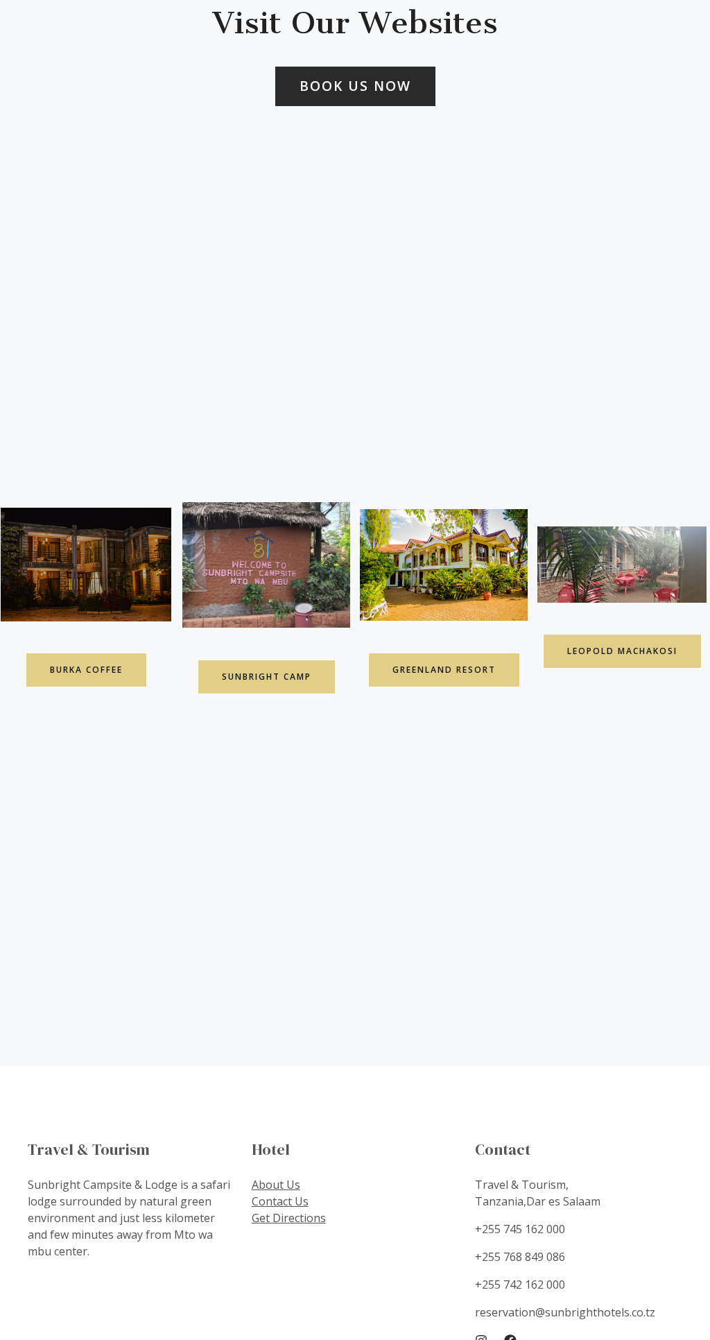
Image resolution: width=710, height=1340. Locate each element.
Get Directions (289, 1218)
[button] (355, 86)
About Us (276, 1184)
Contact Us (280, 1201)
